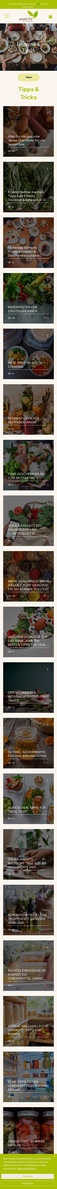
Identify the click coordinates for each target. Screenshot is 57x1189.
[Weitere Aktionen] (49, 113)
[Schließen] (52, 1158)
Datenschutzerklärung (26, 1168)
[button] (50, 16)
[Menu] (7, 16)
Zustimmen (28, 1176)
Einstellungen (28, 1183)
